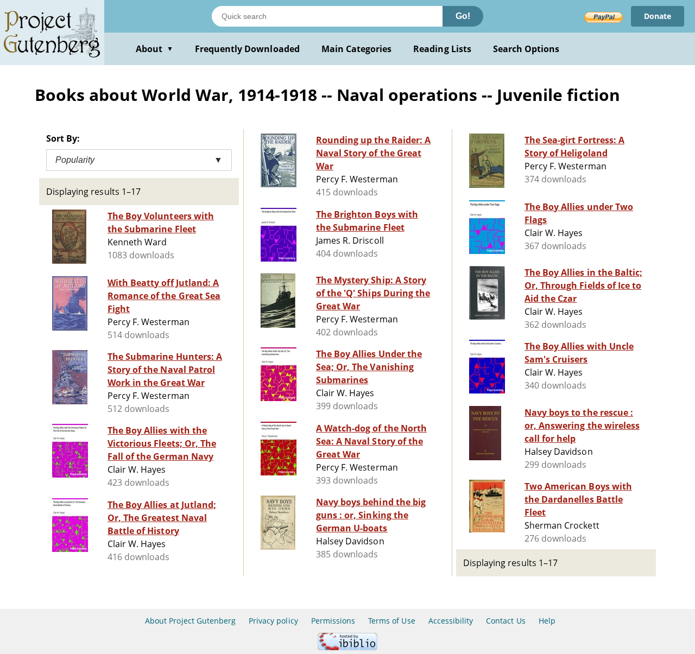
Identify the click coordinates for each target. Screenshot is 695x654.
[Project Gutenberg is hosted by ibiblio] (347, 647)
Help (547, 620)
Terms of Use (391, 620)
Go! (463, 16)
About (154, 49)
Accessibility (450, 620)
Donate (657, 16)
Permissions (333, 620)
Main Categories (356, 49)
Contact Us (505, 620)
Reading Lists (442, 49)
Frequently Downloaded (247, 49)
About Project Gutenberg (190, 620)
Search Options (526, 49)
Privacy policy (273, 620)
